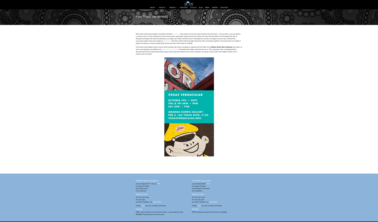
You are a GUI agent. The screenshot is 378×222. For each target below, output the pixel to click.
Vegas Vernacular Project (170, 49)
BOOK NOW (184, 7)
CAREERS (215, 7)
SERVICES (172, 7)
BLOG (201, 7)
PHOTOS (162, 7)
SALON (152, 7)
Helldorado (166, 41)
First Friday (176, 34)
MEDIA (207, 7)
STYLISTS (193, 7)
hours (143, 205)
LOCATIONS (224, 7)
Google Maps (157, 202)
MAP (158, 184)
